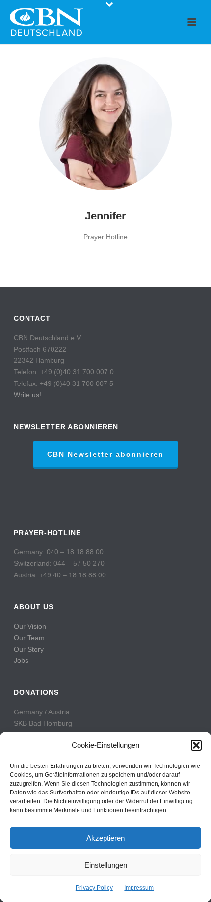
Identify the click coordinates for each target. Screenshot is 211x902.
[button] (196, 745)
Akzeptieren (105, 838)
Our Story (29, 649)
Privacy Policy (94, 887)
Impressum (139, 887)
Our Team (29, 638)
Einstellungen (105, 865)
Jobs (21, 660)
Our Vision (30, 626)
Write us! (27, 395)
